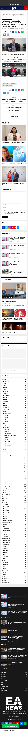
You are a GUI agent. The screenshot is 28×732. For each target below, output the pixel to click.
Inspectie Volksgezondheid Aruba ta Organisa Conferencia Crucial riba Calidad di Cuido (17, 239)
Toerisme (5, 467)
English (3, 409)
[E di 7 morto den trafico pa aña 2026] (20, 326)
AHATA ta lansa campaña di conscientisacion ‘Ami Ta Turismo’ (13, 184)
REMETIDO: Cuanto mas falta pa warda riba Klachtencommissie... (14, 301)
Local (10, 19)
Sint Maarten (7, 441)
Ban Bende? (4, 580)
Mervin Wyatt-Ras (6, 83)
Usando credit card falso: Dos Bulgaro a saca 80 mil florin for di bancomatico (16, 649)
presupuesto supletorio (7, 85)
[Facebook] (2, 723)
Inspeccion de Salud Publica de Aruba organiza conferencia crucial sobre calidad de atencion (17, 263)
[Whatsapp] (25, 723)
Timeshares (6, 528)
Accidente (5, 562)
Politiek (5, 492)
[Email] (21, 723)
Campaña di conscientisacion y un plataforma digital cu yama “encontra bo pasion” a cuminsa (14, 109)
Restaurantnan (6, 530)
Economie (7, 459)
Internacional (6, 391)
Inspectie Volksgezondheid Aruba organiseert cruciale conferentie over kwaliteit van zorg (16, 247)
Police (4, 449)
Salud (4, 383)
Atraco (4, 566)
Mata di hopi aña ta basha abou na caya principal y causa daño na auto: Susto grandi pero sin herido (17, 271)
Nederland (7, 488)
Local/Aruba (6, 381)
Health (6, 415)
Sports (4, 423)
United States (8, 433)
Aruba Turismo (5, 522)
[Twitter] (6, 723)
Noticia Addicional (7, 520)
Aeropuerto (5, 536)
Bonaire (5, 399)
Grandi (4, 572)
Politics (5, 451)
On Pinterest (5, 345)
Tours (4, 532)
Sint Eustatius (8, 445)
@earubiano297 (14, 370)
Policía (5, 403)
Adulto (4, 574)
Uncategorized (5, 582)
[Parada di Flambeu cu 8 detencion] (4, 664)
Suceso (3, 560)
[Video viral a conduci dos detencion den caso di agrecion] (8, 326)
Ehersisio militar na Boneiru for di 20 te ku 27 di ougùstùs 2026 (17, 629)
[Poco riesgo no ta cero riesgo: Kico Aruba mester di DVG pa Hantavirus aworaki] (8, 313)
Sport (4, 465)
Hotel (4, 526)
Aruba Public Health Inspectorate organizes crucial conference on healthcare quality (16, 255)
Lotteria (5, 518)
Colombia (7, 431)
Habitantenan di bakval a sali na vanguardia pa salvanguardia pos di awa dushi (14, 100)
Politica (3, 19)
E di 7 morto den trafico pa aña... (19, 331)
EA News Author (6, 28)
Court (6, 419)
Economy (7, 417)
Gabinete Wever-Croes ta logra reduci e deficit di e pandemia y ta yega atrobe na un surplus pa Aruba (13, 143)
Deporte (5, 387)
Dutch (3, 453)
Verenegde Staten (9, 475)
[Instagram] (10, 723)
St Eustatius (6, 407)
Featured (7, 19)
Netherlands (7, 447)
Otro (4, 558)
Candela (5, 568)
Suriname (5, 556)
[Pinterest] (14, 723)
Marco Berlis (13, 83)
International (6, 427)
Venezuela (5, 393)
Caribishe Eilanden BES (8, 476)
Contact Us (17, 2)
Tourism (5, 425)
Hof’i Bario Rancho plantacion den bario (19, 319)
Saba (6, 443)
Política (5, 405)
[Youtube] (17, 723)
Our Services (11, 2)
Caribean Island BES (7, 435)
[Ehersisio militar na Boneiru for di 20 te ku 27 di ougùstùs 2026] (4, 631)
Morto (3, 570)
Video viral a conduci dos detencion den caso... (7, 331)
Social (4, 385)
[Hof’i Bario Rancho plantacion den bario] (20, 313)
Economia (5, 516)
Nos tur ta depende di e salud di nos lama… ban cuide (14, 163)
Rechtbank (7, 463)
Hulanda (5, 552)
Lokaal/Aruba (6, 455)
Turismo (5, 389)
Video (3, 576)
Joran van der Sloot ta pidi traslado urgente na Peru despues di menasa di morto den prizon (17, 622)
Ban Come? (4, 578)
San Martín (5, 401)
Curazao (5, 397)
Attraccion (5, 534)
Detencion (5, 564)
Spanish (4, 379)
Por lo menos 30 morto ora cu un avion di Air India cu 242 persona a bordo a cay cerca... (17, 656)
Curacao (7, 437)
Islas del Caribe (6, 395)
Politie (4, 490)
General (5, 524)
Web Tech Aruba (20, 730)
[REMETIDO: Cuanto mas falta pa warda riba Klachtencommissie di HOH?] (14, 291)
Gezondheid (7, 457)
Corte (4, 514)
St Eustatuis (4, 498)
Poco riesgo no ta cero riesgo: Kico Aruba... (7, 319)
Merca (4, 554)
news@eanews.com (17, 719)
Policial (5, 508)
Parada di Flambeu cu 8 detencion (15, 662)
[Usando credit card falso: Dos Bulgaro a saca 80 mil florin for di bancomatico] (4, 650)
